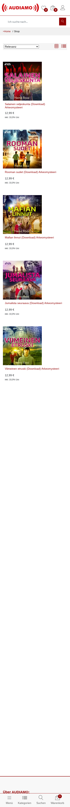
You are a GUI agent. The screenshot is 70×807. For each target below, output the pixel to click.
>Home (7, 31)
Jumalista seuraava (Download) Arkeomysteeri (33, 303)
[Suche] (62, 21)
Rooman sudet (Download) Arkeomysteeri (30, 172)
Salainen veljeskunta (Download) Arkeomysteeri (25, 106)
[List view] (63, 46)
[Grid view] (56, 46)
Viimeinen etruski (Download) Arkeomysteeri (32, 368)
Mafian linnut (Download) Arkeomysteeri (29, 237)
